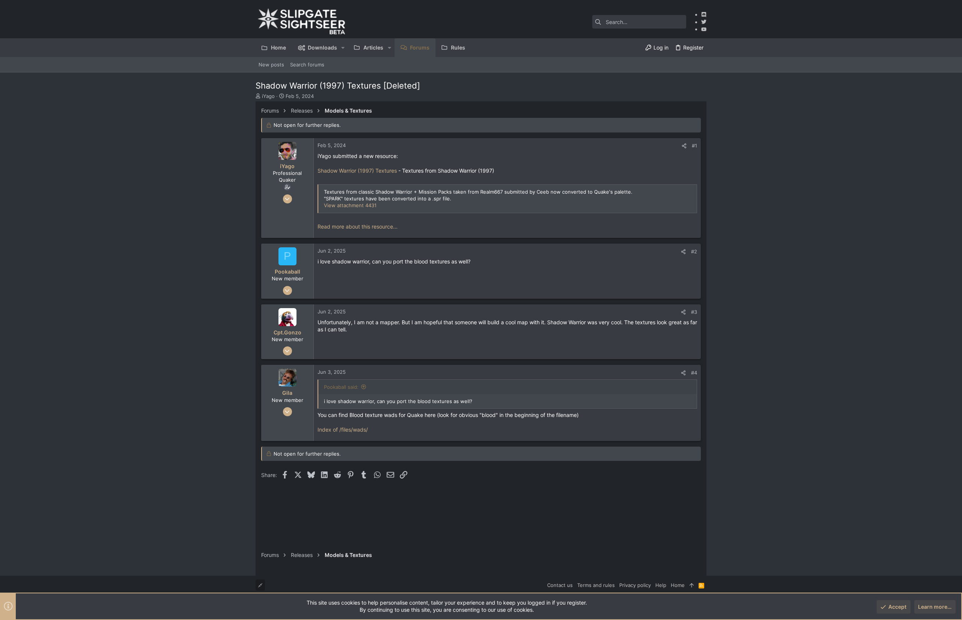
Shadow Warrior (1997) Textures (357, 170)
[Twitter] (703, 22)
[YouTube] (703, 29)
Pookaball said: (341, 387)
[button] (343, 47)
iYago (268, 96)
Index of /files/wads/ (343, 429)
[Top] (691, 585)
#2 (694, 251)
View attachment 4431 (350, 205)
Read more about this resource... (358, 226)
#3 (694, 312)
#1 (694, 146)
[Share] (684, 145)
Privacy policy (635, 585)
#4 (694, 373)
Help (660, 585)
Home (678, 585)
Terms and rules (596, 585)
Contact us (560, 585)
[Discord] (703, 14)
